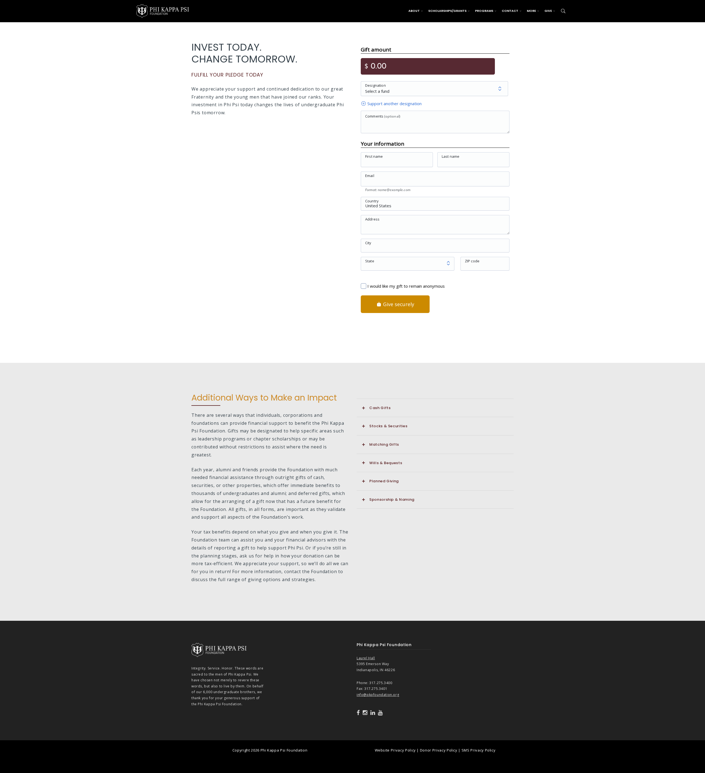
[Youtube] (380, 712)
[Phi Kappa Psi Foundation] (162, 10)
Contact (510, 11)
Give (548, 11)
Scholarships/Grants (447, 11)
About (414, 11)
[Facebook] (358, 712)
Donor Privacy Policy (438, 750)
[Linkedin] (372, 712)
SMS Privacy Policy (479, 750)
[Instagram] (365, 712)
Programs (484, 11)
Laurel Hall (366, 658)
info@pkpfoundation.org (378, 694)
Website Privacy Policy (395, 750)
